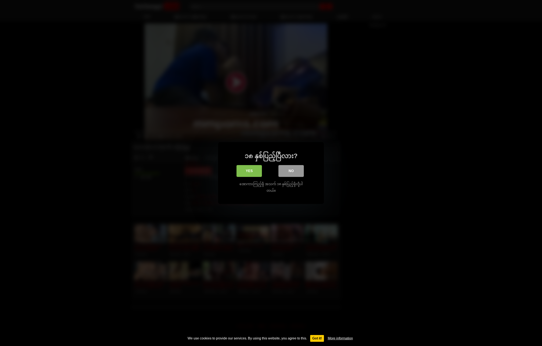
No (291, 171)
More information (340, 338)
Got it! (317, 338)
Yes (249, 171)
